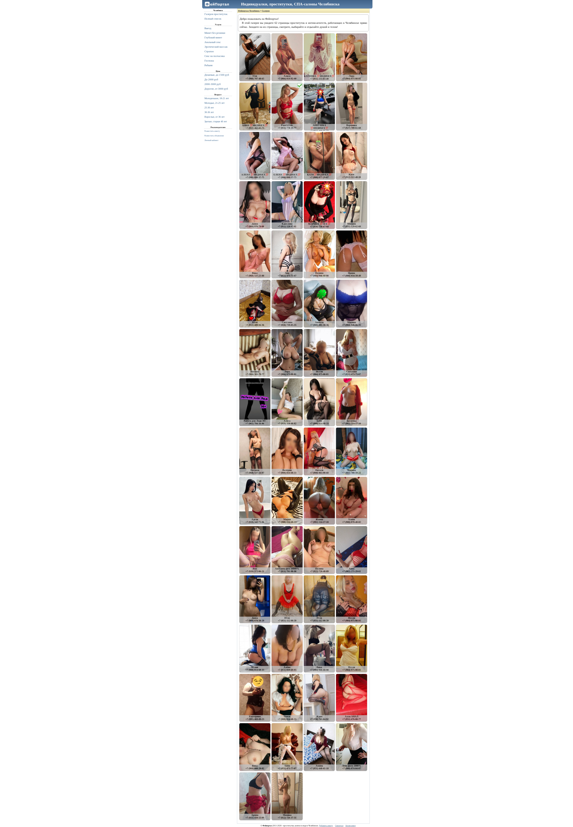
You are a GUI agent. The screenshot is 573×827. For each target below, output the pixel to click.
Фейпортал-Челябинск (249, 11)
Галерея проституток (215, 14)
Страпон (209, 51)
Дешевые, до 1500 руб (216, 74)
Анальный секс (212, 42)
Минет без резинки (214, 33)
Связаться (339, 825)
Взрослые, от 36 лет (214, 117)
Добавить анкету (326, 825)
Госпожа (209, 60)
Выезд (207, 28)
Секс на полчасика (214, 56)
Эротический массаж (216, 46)
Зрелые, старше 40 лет (215, 121)
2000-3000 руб (212, 84)
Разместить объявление (214, 136)
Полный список (212, 18)
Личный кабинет (211, 140)
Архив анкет (350, 825)
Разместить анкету (212, 131)
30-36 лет (209, 112)
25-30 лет (209, 107)
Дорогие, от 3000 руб (216, 88)
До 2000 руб (211, 79)
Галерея (266, 11)
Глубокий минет (213, 37)
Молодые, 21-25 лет (214, 103)
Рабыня (208, 65)
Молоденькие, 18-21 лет (216, 98)
